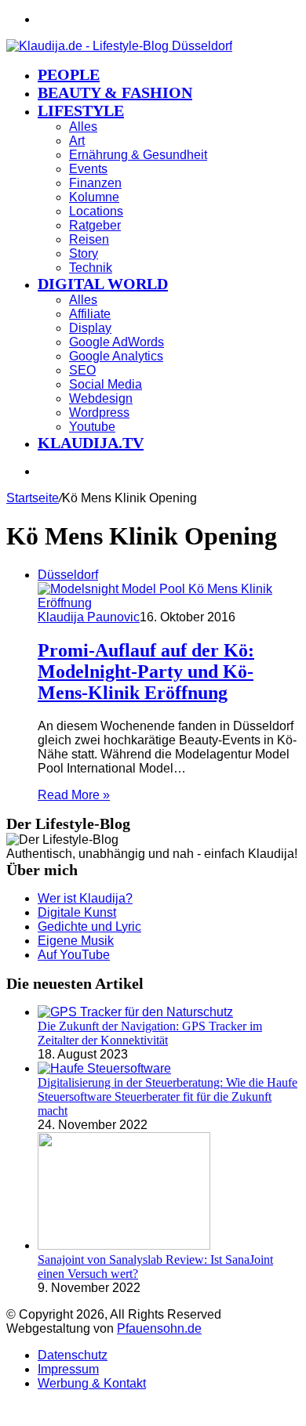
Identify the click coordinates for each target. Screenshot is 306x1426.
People (69, 74)
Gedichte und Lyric (89, 926)
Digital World (103, 283)
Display (90, 328)
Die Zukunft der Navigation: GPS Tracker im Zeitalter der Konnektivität (150, 1033)
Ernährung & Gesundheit (138, 154)
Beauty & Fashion (115, 92)
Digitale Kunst (77, 912)
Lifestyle (81, 110)
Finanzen (95, 183)
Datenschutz (72, 1355)
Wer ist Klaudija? (85, 898)
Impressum (68, 1369)
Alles (83, 126)
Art (77, 140)
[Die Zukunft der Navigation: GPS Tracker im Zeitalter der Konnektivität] (135, 1012)
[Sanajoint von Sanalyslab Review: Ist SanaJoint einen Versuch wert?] (124, 1245)
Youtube (92, 426)
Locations (96, 211)
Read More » (74, 795)
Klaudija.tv (91, 442)
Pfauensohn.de (159, 1328)
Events (88, 169)
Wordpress (99, 412)
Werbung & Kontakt (92, 1383)
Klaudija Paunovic (89, 617)
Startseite (32, 498)
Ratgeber (95, 225)
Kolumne (94, 197)
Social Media (105, 384)
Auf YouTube (74, 954)
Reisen (89, 239)
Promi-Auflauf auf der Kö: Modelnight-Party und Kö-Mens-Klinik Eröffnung (146, 671)
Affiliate (90, 313)
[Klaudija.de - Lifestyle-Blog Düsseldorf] (119, 45)
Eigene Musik (76, 940)
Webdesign (101, 398)
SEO (82, 370)
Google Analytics (116, 356)
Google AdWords (116, 342)
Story (83, 253)
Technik (90, 267)
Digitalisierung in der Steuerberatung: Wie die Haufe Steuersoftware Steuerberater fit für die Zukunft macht (167, 1096)
